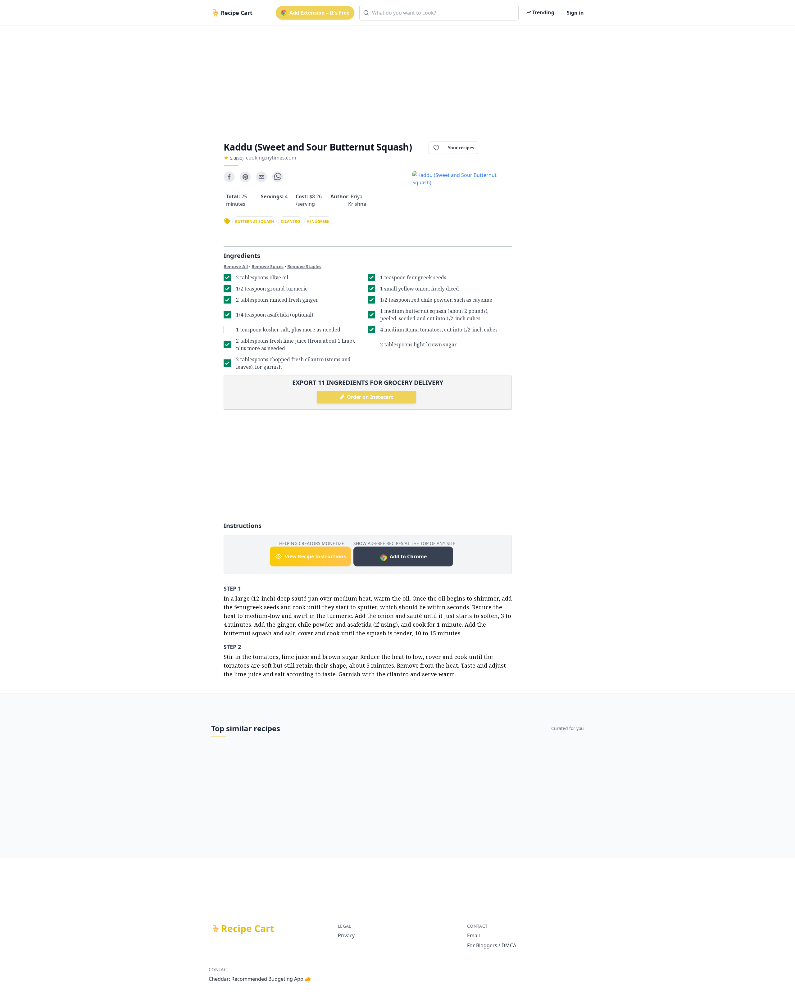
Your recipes (461, 148)
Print (498, 147)
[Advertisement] (395, 78)
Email (473, 935)
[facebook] (229, 176)
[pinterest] (245, 176)
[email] (261, 176)
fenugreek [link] (318, 221)
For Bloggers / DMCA (491, 945)
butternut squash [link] (254, 221)
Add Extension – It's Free (319, 12)
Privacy (346, 935)
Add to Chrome (408, 556)
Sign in (575, 12)
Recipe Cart (247, 928)
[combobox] (439, 12)
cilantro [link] (290, 221)
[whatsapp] (277, 176)
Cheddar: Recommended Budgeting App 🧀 (260, 978)
